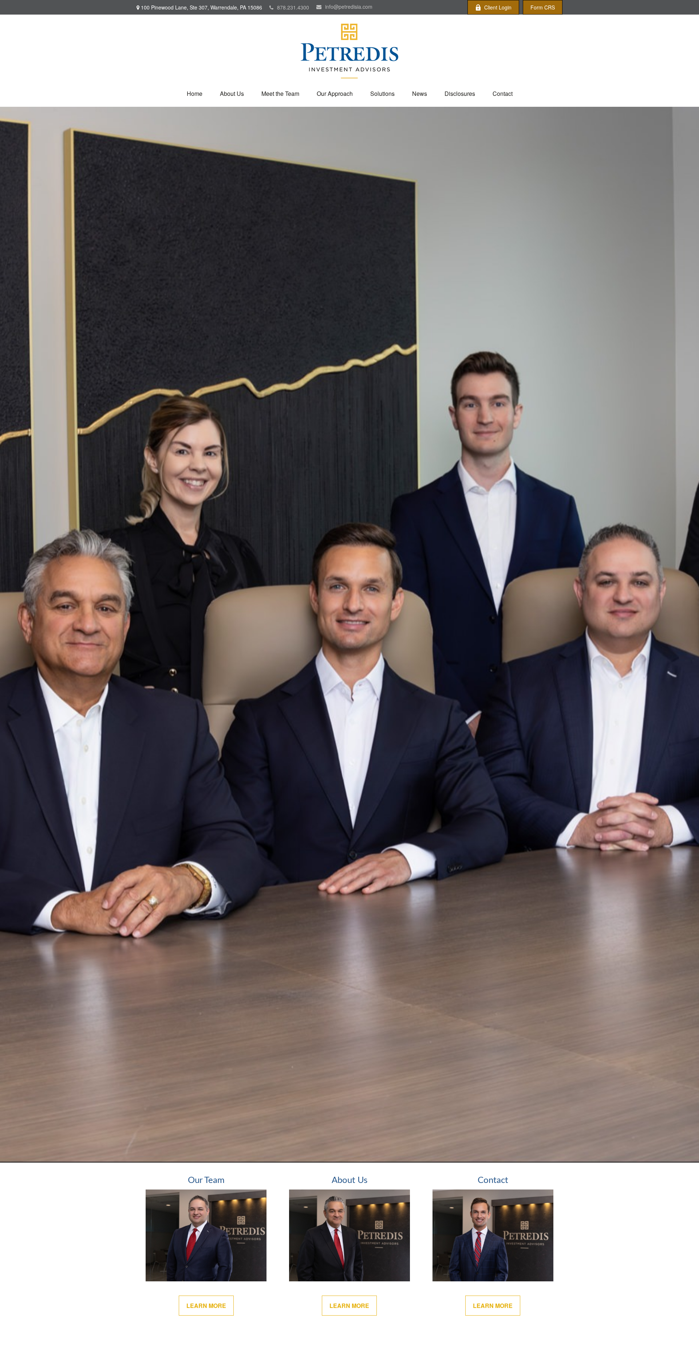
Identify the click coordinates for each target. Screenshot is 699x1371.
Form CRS (542, 7)
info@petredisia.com (348, 6)
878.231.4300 (293, 7)
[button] (194, 93)
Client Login (498, 7)
